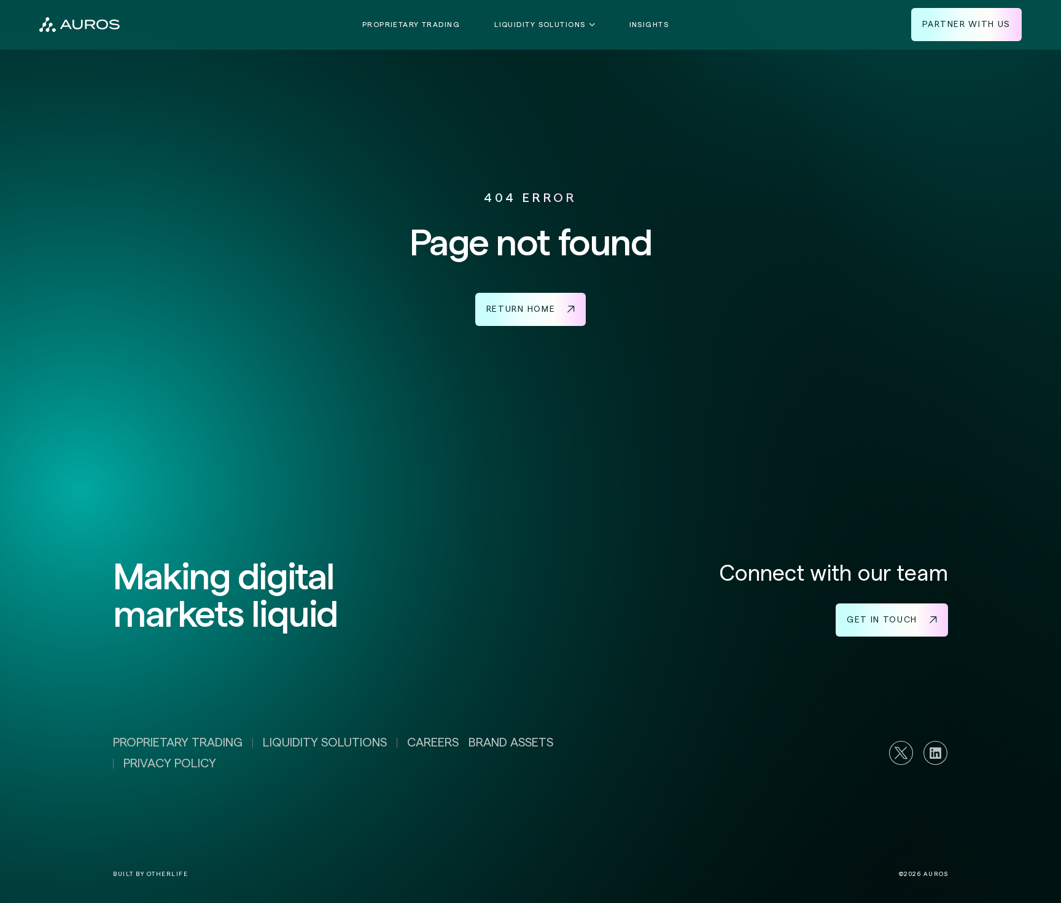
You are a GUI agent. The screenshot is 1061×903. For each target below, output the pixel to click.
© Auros (924, 874)
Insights (649, 24)
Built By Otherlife (150, 874)
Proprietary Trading (411, 24)
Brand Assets (510, 743)
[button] (544, 24)
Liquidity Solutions (325, 743)
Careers (433, 743)
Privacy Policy (169, 764)
